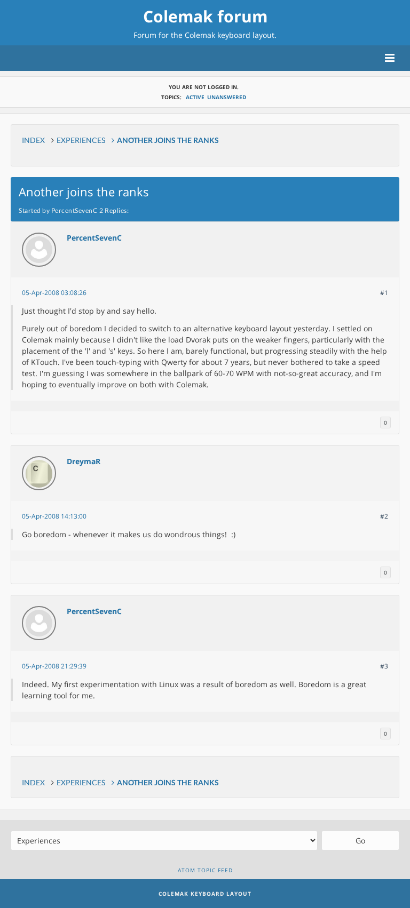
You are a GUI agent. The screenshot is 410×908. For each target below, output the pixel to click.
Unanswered (226, 97)
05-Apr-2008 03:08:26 (54, 292)
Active (195, 97)
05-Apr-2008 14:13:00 (54, 516)
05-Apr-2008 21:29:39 (54, 666)
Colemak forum (205, 16)
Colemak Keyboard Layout (205, 893)
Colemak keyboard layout (229, 35)
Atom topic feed (205, 870)
